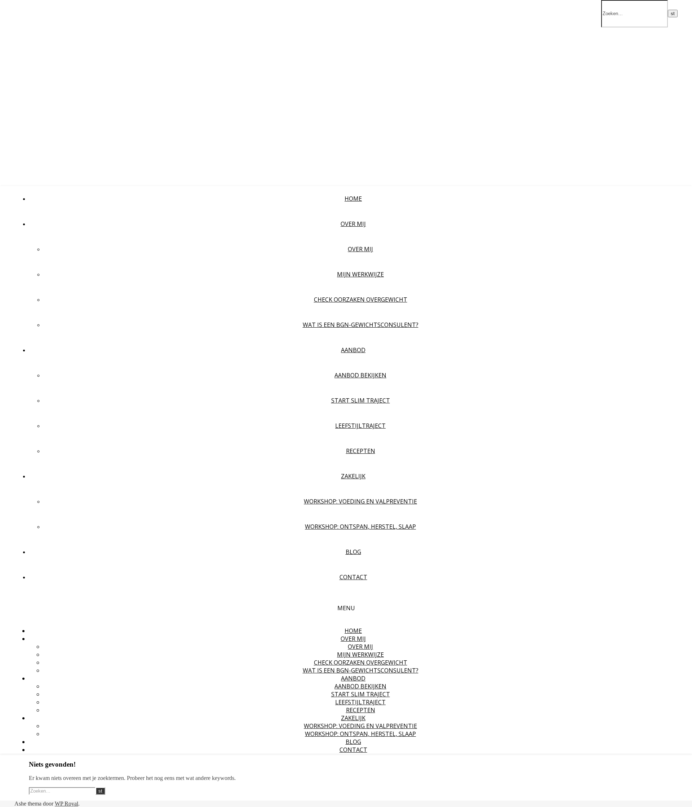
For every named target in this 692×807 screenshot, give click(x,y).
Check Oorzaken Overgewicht (360, 299)
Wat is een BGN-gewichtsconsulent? (360, 325)
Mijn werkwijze (360, 274)
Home (353, 199)
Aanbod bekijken (360, 375)
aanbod (353, 350)
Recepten (360, 451)
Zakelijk (353, 476)
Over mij (360, 249)
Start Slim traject (360, 400)
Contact (353, 577)
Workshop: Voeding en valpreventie (360, 501)
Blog (353, 552)
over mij (353, 224)
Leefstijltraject (360, 426)
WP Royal (66, 804)
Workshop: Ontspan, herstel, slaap (360, 527)
